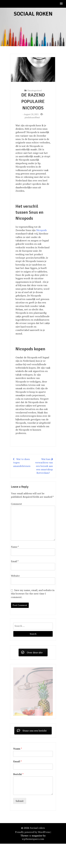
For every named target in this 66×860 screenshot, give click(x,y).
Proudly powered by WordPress (32, 815)
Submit (20, 784)
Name (15, 546)
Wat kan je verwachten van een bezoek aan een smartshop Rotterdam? (44, 466)
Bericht (18, 757)
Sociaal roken (33, 13)
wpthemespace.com (33, 822)
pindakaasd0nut (32, 117)
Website (15, 575)
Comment (16, 504)
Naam (17, 732)
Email (14, 561)
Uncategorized (34, 90)
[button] (61, 4)
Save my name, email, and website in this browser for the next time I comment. (32, 593)
